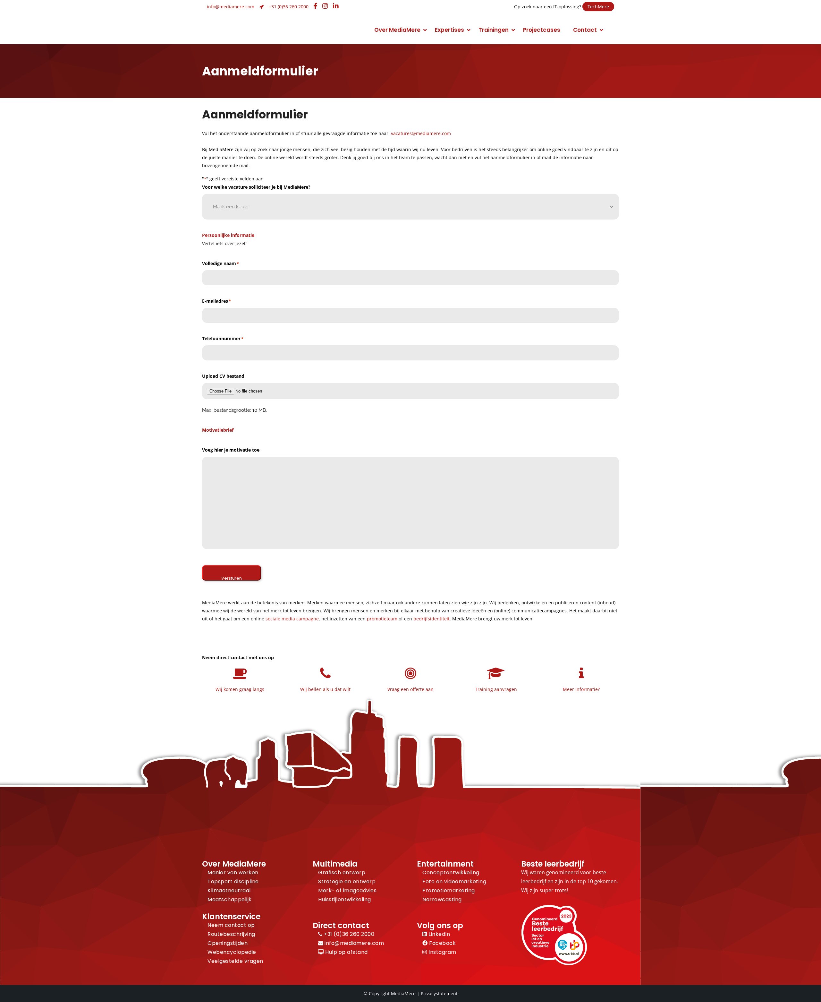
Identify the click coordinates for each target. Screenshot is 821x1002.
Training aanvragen (496, 689)
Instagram (441, 952)
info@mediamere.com (230, 7)
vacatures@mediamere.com (421, 133)
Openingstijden (227, 943)
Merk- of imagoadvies (347, 890)
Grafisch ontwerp (341, 872)
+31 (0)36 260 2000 (289, 7)
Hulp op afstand (346, 952)
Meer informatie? (581, 689)
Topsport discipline (233, 881)
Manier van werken (232, 872)
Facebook (442, 943)
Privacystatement (439, 993)
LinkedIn (438, 934)
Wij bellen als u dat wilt (325, 689)
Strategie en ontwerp (347, 881)
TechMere (598, 7)
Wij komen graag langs (240, 689)
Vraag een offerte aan (410, 689)
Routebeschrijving (231, 934)
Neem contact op (231, 925)
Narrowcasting (442, 899)
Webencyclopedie (231, 952)
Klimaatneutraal (229, 890)
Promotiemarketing (448, 890)
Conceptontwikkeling (450, 872)
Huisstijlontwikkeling (344, 899)
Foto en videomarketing (454, 881)
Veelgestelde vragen (235, 961)
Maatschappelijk (229, 899)
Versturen (231, 578)
